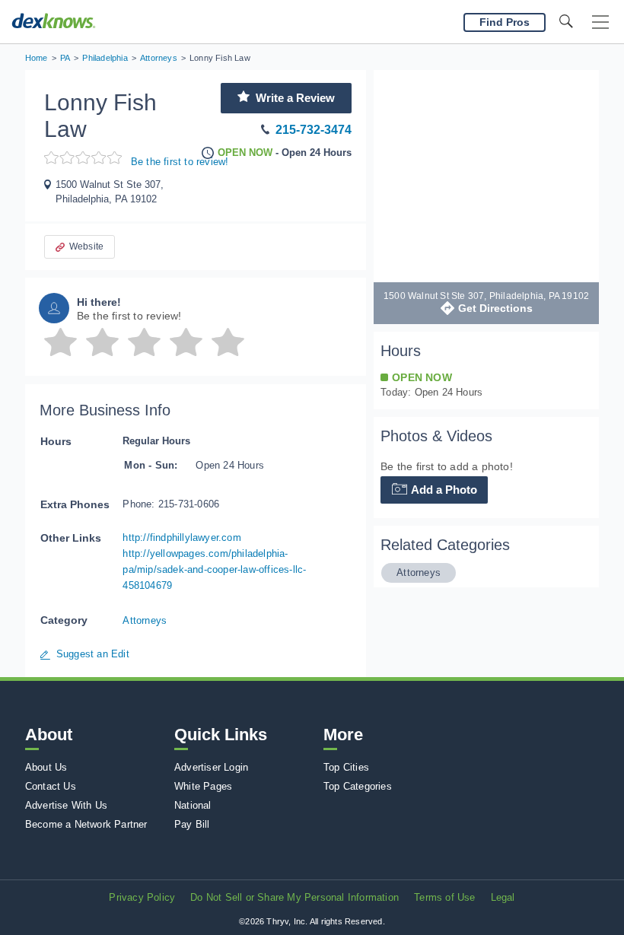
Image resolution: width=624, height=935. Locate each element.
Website (86, 246)
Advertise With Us (66, 805)
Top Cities (346, 767)
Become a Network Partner (86, 824)
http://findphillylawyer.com (181, 537)
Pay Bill (192, 824)
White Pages (203, 786)
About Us (46, 767)
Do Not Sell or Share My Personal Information (294, 897)
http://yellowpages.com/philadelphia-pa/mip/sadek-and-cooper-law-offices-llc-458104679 (214, 569)
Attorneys (145, 620)
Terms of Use (444, 897)
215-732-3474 (313, 129)
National (193, 805)
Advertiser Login (211, 767)
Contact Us (50, 786)
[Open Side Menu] (600, 22)
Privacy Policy (142, 897)
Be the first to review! (180, 161)
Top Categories (357, 786)
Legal (503, 897)
